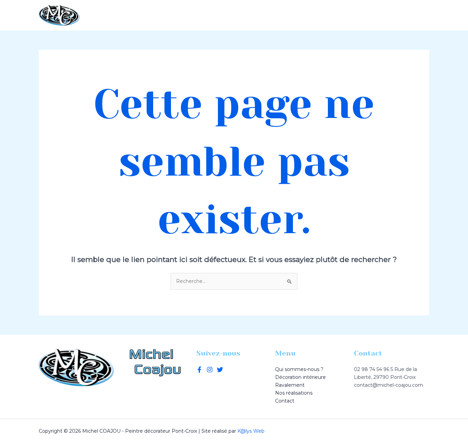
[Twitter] (210, 370)
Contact (387, 15)
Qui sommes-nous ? (143, 15)
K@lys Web (250, 431)
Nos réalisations (339, 15)
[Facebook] (416, 15)
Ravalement (283, 15)
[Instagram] (426, 15)
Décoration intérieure (219, 15)
